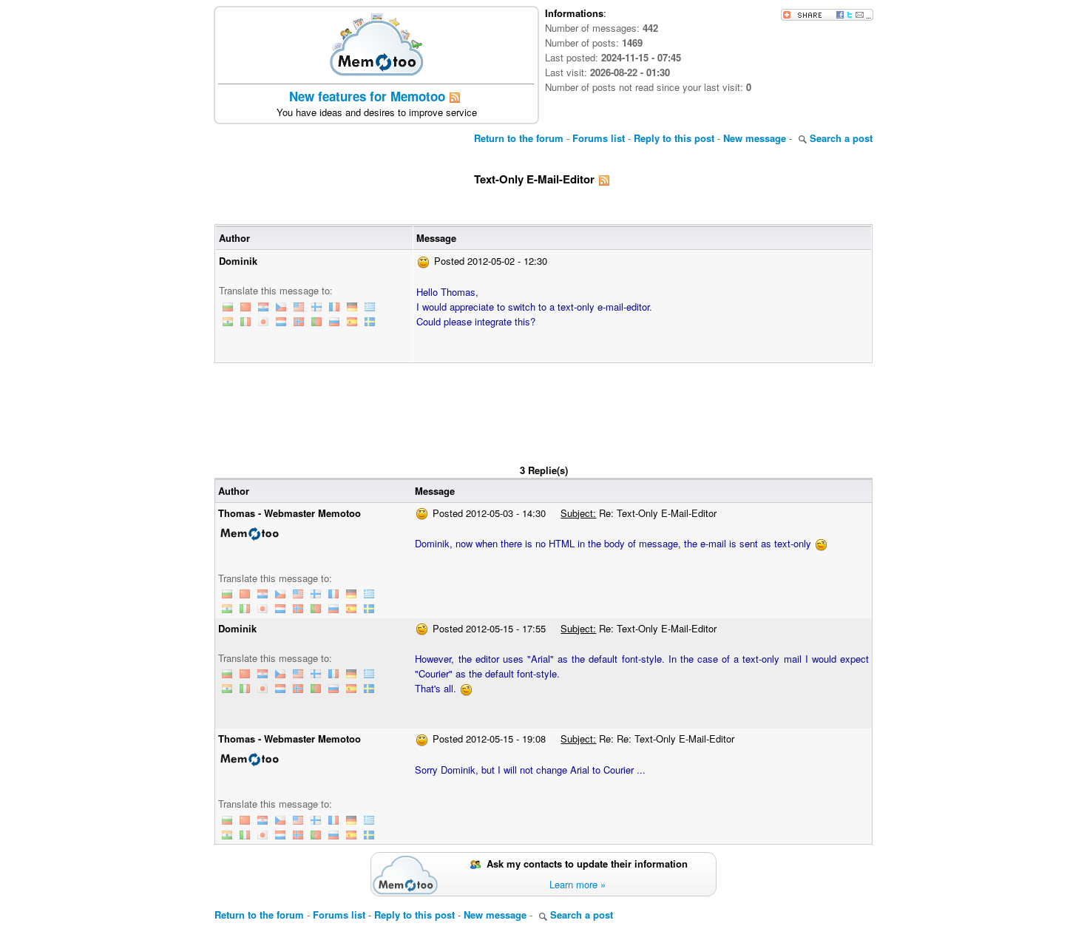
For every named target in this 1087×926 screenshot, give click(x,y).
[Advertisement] (543, 404)
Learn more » (577, 884)
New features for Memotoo (367, 96)
